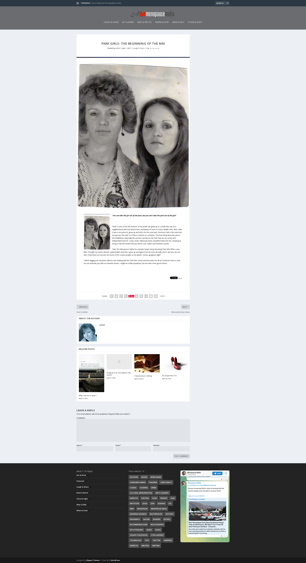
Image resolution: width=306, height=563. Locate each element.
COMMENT (80, 418)
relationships (157, 524)
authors (134, 477)
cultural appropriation (141, 493)
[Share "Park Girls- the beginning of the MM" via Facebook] (111, 296)
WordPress (115, 560)
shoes (158, 530)
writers (145, 545)
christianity (166, 482)
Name (79, 445)
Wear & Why (178, 22)
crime (153, 487)
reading (156, 519)
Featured (80, 481)
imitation (134, 503)
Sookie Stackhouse (139, 535)
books (144, 477)
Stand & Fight (195, 22)
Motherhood (156, 514)
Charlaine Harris (137, 482)
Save (132, 296)
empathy (134, 498)
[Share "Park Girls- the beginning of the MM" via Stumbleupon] (146, 296)
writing (156, 545)
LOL (170, 503)
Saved (149, 530)
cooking (144, 487)
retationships (136, 530)
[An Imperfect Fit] (174, 363)
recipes (167, 519)
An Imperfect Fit (169, 375)
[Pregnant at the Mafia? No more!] (119, 361)
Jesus (144, 503)
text (147, 540)
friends (163, 498)
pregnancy (135, 519)
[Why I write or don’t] (91, 373)
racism (146, 519)
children (153, 482)
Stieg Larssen (157, 535)
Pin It (180, 278)
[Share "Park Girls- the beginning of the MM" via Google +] (121, 296)
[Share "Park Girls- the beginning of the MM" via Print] (155, 296)
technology (135, 540)
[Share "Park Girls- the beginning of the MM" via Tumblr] (126, 296)
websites (134, 545)
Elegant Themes (93, 560)
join (152, 503)
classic (133, 487)
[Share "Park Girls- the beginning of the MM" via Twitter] (116, 296)
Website (156, 445)
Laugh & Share (111, 22)
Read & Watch (144, 22)
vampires (168, 540)
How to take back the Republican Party (106, 3)
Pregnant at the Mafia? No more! (119, 374)
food (154, 498)
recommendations (138, 524)
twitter (156, 540)
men (132, 509)
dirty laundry (162, 493)
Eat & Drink (128, 22)
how (173, 498)
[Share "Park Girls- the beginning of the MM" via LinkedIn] (136, 296)
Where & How (162, 22)
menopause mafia (159, 509)
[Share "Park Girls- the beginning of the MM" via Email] (151, 296)
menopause (142, 509)
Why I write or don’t (88, 395)
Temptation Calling (143, 376)
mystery (169, 514)
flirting (145, 498)
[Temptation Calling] (147, 363)
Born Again (156, 477)
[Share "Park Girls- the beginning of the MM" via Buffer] (141, 296)
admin (118, 48)
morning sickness (138, 514)
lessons (161, 503)
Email (118, 445)
